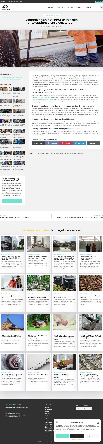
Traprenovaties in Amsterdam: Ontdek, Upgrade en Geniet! (12, 375)
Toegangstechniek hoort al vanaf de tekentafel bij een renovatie (10, 258)
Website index (49, 424)
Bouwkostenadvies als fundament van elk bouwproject (88, 258)
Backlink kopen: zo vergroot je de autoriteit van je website (51, 427)
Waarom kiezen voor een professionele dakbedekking (11, 335)
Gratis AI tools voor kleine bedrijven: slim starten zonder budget (18, 136)
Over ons (70, 7)
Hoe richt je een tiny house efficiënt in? (37, 335)
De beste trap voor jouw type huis (38, 375)
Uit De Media (61, 7)
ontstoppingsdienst (43, 153)
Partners (51, 7)
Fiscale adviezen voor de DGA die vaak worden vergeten (6, 93)
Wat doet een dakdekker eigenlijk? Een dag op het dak (90, 375)
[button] (98, 422)
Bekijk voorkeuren (92, 436)
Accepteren (62, 436)
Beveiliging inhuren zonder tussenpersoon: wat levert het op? (5, 115)
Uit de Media (48, 409)
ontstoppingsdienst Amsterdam (44, 99)
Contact (88, 7)
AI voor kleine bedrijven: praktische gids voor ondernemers (51, 434)
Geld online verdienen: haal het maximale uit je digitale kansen (51, 431)
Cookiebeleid (73, 439)
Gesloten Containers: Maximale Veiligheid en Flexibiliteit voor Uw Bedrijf (91, 336)
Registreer (47, 418)
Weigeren (77, 436)
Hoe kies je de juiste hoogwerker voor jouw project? (62, 376)
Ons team (79, 7)
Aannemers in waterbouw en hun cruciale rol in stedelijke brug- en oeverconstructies (64, 258)
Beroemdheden (49, 407)
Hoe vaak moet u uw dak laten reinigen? (90, 296)
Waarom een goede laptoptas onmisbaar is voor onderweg (18, 115)
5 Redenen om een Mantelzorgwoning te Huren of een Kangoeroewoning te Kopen (64, 337)
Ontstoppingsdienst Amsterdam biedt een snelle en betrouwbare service (11, 78)
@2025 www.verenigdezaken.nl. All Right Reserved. (51, 441)
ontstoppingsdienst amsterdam (59, 153)
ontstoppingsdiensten (76, 153)
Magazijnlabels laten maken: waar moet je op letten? (6, 126)
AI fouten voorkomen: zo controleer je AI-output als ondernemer (5, 158)
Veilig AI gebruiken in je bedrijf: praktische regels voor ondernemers (19, 158)
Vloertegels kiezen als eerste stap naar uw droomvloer (18, 105)
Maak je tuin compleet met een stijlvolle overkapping (37, 296)
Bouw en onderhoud (51, 15)
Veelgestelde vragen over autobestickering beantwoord (5, 136)
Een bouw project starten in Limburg (11, 296)
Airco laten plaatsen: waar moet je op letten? (63, 296)
